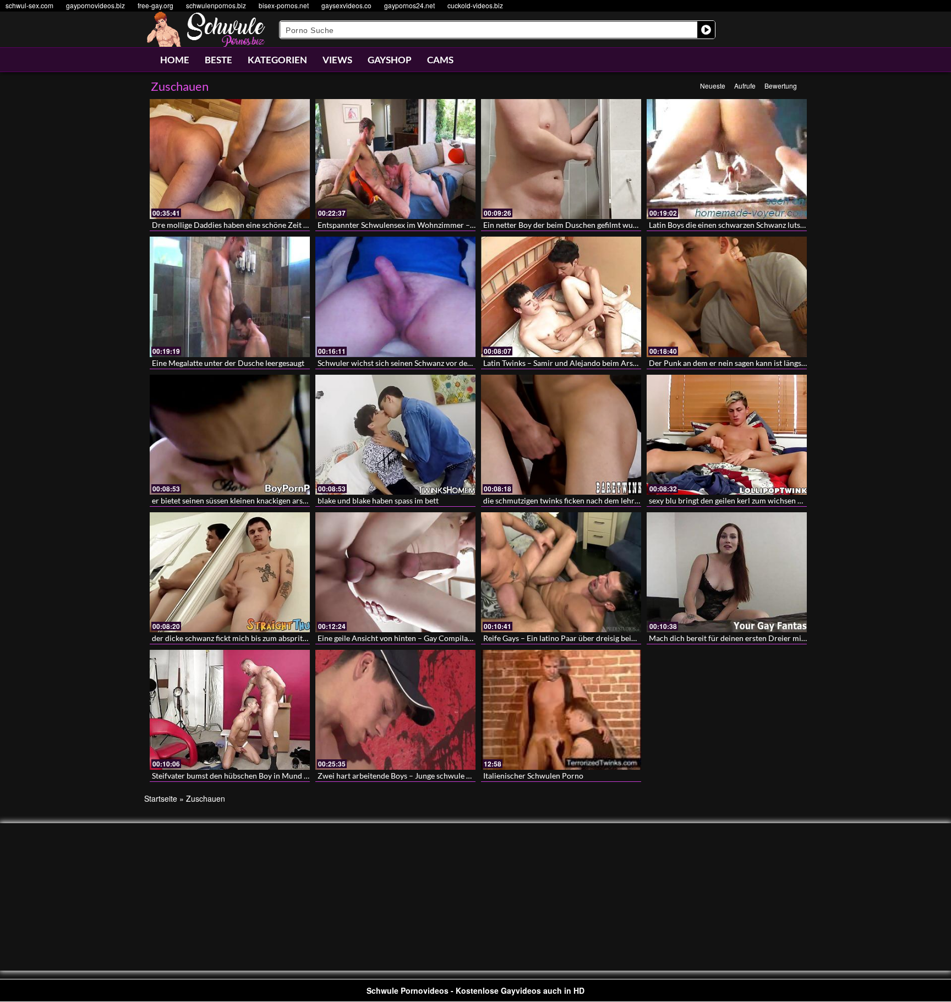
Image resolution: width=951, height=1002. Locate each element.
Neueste (712, 85)
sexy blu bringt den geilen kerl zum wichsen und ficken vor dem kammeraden (779, 500)
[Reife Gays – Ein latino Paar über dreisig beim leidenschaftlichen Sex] (561, 572)
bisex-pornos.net (284, 5)
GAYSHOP (390, 59)
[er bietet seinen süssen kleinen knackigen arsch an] (230, 435)
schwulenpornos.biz (216, 5)
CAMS (440, 59)
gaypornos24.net (409, 5)
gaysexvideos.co (346, 5)
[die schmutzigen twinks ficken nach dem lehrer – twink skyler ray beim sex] (561, 435)
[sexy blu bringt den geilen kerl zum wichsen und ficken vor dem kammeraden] (727, 435)
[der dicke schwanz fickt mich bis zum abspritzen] (230, 572)
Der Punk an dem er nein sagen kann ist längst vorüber (741, 363)
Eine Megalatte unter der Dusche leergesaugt (228, 363)
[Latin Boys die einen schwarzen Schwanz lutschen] (727, 159)
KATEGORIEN (277, 59)
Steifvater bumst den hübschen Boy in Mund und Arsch (245, 775)
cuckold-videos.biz (475, 5)
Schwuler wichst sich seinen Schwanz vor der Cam (403, 363)
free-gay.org (155, 5)
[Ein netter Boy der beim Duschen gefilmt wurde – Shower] (561, 159)
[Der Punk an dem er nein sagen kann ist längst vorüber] (727, 297)
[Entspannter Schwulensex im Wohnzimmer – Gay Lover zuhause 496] (395, 159)
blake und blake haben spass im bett (378, 500)
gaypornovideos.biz (95, 5)
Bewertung (780, 85)
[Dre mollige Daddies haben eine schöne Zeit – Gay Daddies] (230, 159)
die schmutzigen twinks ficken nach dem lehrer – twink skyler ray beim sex (609, 500)
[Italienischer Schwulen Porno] (561, 710)
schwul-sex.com (29, 5)
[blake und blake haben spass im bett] (395, 435)
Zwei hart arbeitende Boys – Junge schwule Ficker (403, 775)
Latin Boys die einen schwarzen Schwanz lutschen (733, 224)
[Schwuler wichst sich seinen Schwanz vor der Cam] (395, 297)
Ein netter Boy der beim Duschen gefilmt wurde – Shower (580, 224)
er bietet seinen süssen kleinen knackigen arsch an (236, 500)
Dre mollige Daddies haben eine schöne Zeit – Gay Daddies (252, 224)
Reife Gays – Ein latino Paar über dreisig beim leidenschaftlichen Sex (599, 638)
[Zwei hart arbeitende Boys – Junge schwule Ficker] (395, 710)
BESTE (218, 59)
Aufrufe (745, 85)
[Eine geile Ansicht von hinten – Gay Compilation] (395, 572)
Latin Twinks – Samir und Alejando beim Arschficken (572, 363)
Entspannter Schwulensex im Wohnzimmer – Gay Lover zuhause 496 (434, 224)
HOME (174, 59)
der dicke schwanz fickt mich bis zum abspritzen (233, 638)
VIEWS (337, 59)
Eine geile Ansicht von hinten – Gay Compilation (400, 638)
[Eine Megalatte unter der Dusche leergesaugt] (230, 297)
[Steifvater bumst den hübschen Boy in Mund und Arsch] (230, 710)
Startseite (160, 798)
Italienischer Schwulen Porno (533, 775)
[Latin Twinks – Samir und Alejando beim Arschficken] (561, 297)
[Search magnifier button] (706, 30)
